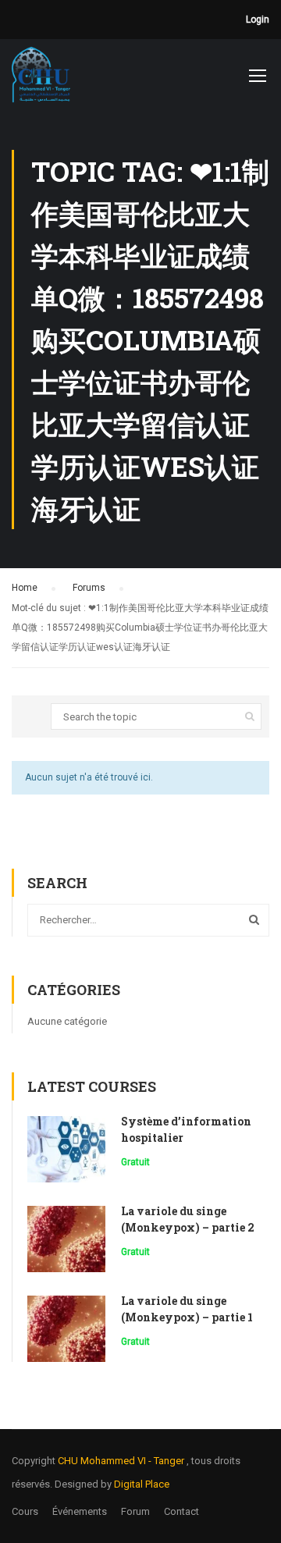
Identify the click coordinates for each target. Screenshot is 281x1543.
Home (24, 587)
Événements (79, 1511)
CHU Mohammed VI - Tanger (122, 1461)
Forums (89, 587)
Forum (135, 1511)
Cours (25, 1511)
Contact (181, 1511)
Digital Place (141, 1484)
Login (257, 19)
